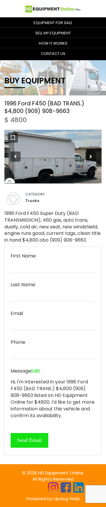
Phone (18, 342)
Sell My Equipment (53, 33)
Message (21, 371)
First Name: (24, 256)
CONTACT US (53, 53)
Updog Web (67, 499)
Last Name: (23, 285)
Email (17, 313)
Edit (35, 371)
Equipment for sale (53, 23)
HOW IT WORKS (53, 43)
